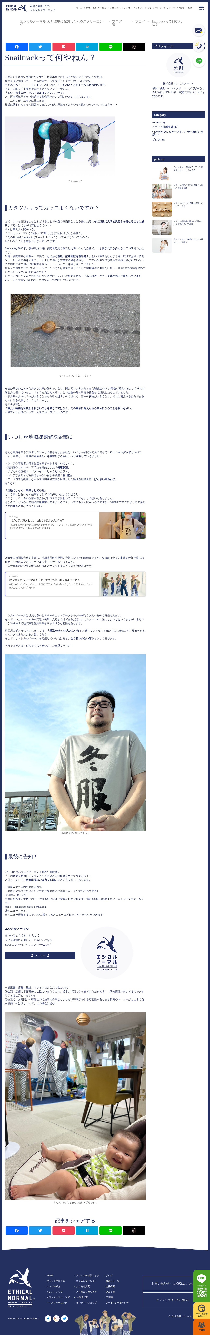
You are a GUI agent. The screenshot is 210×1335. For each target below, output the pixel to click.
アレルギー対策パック (87, 1275)
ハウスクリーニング (57, 1302)
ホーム (79, 8)
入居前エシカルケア (86, 1292)
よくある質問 (83, 1286)
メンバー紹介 (53, 1286)
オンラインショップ (165, 8)
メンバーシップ (144, 8)
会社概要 (110, 1286)
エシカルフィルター (122, 8)
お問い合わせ (185, 8)
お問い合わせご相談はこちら (172, 1283)
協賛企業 (110, 1292)
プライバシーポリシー (117, 1302)
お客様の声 (82, 1297)
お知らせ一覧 (112, 1281)
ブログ (109, 1275)
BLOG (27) (158, 122)
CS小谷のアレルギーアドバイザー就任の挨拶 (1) (177, 133)
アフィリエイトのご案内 (172, 1300)
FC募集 (109, 1297)
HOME (50, 1275)
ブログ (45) (158, 139)
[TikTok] (134, 47)
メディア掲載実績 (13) (165, 126)
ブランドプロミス (56, 1281)
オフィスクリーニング (58, 1297)
